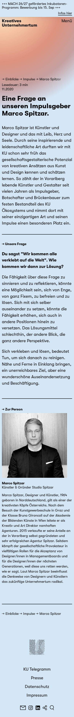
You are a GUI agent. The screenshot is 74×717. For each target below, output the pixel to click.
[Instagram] (30, 707)
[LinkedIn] (37, 707)
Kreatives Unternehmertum (19, 23)
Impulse (29, 79)
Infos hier (65, 13)
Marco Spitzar (50, 79)
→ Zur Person (12, 409)
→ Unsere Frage (14, 244)
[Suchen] (52, 707)
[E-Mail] (23, 707)
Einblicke (12, 79)
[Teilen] (45, 707)
